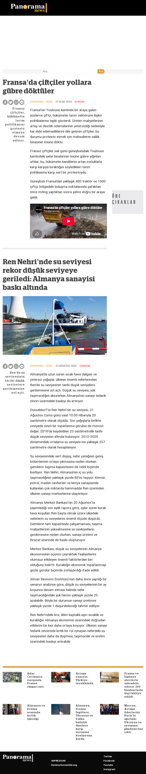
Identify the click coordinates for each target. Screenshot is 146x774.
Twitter (107, 756)
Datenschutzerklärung (64, 765)
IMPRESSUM (58, 760)
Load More (55, 653)
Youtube (108, 765)
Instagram (109, 769)
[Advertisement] (73, 42)
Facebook (108, 760)
